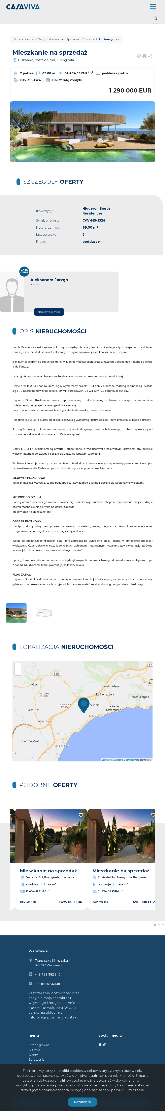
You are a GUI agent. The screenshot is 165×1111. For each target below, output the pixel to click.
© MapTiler (115, 759)
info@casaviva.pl (47, 984)
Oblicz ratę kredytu (66, 80)
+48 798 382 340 (48, 974)
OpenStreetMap (131, 759)
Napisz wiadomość (49, 311)
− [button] (18, 672)
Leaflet (105, 759)
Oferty (33, 1055)
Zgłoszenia (36, 1059)
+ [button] (18, 665)
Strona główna (39, 1045)
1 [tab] (155, 925)
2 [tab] (159, 925)
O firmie (34, 1050)
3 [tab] (163, 925)
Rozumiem (82, 1102)
